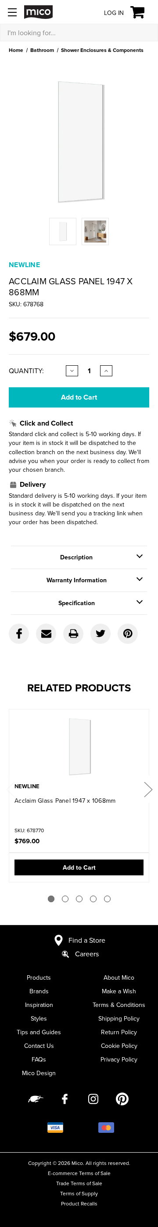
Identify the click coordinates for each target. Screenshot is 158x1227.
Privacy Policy (119, 1059)
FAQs (39, 1059)
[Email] (46, 634)
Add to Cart (79, 867)
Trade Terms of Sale (79, 1183)
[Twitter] (100, 634)
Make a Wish (119, 991)
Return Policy (119, 1032)
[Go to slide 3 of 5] (79, 899)
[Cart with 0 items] (142, 12)
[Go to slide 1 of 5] (51, 899)
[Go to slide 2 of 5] (65, 899)
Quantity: (26, 370)
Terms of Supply (79, 1193)
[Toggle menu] (12, 12)
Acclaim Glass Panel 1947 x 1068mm (64, 800)
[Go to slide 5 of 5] (107, 899)
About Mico (119, 977)
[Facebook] (19, 634)
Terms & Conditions (119, 1004)
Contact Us (39, 1045)
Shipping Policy (119, 1018)
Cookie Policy (119, 1045)
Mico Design (39, 1073)
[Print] (73, 634)
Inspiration (39, 1004)
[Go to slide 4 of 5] (93, 899)
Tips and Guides (39, 1032)
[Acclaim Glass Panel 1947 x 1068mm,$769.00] (79, 747)
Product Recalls (79, 1203)
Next (148, 789)
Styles (39, 1018)
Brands (39, 991)
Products (39, 977)
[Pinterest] (128, 634)
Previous (10, 789)
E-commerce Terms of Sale (79, 1173)
